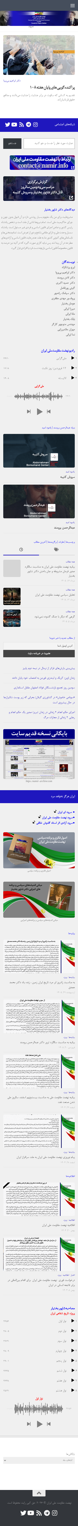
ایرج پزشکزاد (68, 267)
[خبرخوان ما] (21, 124)
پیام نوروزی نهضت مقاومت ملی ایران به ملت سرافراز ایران (45, 1157)
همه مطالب (70, 562)
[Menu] (72, 5)
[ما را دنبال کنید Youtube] (14, 124)
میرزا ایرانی (69, 309)
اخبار (73, 1275)
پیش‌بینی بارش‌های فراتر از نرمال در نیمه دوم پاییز (49, 668)
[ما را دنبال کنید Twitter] (7, 124)
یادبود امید (70, 471)
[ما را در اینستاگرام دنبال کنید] (35, 124)
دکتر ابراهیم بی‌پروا (11, 80)
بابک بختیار (69, 319)
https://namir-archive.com (39, 781)
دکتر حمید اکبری (65, 283)
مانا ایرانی (70, 314)
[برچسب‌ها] (57, 550)
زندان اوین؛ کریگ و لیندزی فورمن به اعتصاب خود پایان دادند (43, 678)
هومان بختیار (68, 303)
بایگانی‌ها (70, 1454)
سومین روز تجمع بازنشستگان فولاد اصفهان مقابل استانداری (44, 687)
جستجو (12, 143)
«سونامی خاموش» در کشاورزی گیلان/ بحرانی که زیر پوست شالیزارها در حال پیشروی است (39, 700)
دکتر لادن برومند (66, 277)
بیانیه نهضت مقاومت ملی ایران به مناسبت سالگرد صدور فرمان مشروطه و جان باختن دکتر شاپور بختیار (50, 571)
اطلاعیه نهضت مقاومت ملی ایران (58, 1225)
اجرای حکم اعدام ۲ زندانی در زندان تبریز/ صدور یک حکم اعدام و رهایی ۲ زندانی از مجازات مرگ (42, 715)
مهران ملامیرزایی (66, 329)
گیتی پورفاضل (67, 288)
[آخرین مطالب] (21, 550)
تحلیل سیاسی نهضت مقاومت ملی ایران (55, 595)
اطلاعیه (72, 1220)
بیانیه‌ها (72, 977)
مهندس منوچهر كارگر (63, 324)
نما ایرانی (70, 334)
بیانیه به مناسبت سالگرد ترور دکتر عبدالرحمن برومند (47, 1042)
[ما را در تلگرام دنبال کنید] (28, 124)
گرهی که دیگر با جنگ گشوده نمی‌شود (54, 616)
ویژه (65, 977)
